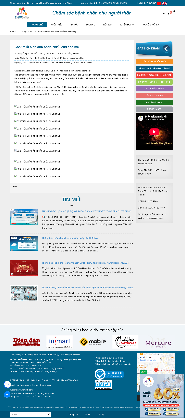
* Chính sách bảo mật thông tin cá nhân (113, 364)
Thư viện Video (154, 109)
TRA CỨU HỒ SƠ (150, 24)
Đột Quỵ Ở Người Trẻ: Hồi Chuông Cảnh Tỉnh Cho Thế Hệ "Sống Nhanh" (47, 53)
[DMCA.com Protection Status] (103, 384)
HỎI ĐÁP (107, 24)
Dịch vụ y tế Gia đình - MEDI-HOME (154, 82)
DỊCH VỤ (90, 24)
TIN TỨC (74, 24)
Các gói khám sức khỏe (154, 61)
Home (12, 31)
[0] (167, 14)
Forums (88, 414)
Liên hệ (101, 414)
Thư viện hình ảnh (154, 102)
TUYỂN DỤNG (127, 24)
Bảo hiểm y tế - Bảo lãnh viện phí (154, 68)
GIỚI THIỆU (56, 24)
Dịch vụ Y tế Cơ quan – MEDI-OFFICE (154, 75)
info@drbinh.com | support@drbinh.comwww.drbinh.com (31, 387)
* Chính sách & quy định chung (109, 358)
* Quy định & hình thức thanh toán (110, 361)
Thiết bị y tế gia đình (154, 89)
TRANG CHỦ (37, 24)
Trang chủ (73, 414)
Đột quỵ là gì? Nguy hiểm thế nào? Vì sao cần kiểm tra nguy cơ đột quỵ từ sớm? (53, 62)
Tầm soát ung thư (154, 95)
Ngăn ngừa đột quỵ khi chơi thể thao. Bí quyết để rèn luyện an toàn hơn (49, 58)
